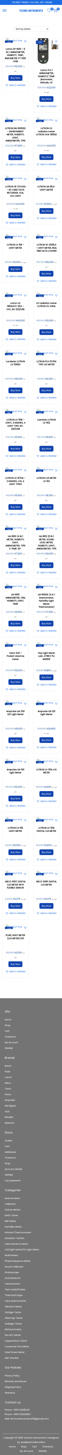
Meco (8, 1083)
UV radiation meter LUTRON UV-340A (46, 305)
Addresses (10, 1152)
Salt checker (12, 1357)
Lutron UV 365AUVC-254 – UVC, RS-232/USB (15, 306)
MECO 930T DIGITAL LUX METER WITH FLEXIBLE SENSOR (15, 884)
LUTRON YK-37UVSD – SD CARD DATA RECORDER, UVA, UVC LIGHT (15, 191)
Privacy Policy (12, 1375)
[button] (25, 41)
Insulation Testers (14, 1238)
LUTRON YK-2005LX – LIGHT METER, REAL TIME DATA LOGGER (46, 247)
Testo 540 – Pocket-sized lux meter (15, 656)
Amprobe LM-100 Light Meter (15, 771)
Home (8, 1019)
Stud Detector (13, 1278)
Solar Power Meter (15, 1352)
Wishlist (9, 1048)
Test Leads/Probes (15, 1289)
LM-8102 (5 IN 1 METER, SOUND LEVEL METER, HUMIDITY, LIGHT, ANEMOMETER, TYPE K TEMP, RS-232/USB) (46, 545)
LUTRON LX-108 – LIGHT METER (15, 246)
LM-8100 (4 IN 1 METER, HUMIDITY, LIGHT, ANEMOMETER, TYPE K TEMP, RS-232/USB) (15, 544)
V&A (7, 1111)
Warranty (10, 1392)
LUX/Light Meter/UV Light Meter (22, 1249)
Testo (8, 1088)
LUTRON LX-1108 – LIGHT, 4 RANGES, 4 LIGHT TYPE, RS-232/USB (15, 424)
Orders (8, 1140)
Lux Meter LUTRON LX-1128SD (15, 363)
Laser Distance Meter (16, 1243)
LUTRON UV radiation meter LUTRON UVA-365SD (46, 131)
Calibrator (10, 1204)
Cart (7, 1031)
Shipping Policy (13, 1387)
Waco (8, 1094)
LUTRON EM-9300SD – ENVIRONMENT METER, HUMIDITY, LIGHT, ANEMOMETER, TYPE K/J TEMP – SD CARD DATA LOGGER (15, 139)
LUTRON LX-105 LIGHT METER (15, 829)
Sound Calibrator (14, 1266)
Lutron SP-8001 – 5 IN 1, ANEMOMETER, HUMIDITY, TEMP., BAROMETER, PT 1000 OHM (15, 55)
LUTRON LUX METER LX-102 (46, 480)
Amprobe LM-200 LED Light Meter (15, 713)
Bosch (8, 1065)
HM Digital (10, 1105)
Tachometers (12, 1283)
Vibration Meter (13, 1306)
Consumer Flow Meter (17, 1346)
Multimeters (11, 1255)
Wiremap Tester (14, 1318)
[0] (49, 10)
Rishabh (9, 1117)
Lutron (8, 1077)
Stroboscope (12, 1272)
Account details (13, 1169)
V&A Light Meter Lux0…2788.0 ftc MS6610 (46, 656)
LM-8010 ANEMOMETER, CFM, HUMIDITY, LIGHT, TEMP (15, 599)
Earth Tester (11, 1215)
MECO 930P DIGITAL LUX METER (46, 883)
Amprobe (10, 1100)
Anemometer (12, 1198)
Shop (7, 1025)
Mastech (9, 1122)
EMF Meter (10, 1221)
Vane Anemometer (15, 1300)
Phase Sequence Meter (18, 1261)
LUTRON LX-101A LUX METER (46, 771)
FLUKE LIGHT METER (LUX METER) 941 (15, 937)
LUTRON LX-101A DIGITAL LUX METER (46, 829)
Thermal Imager (14, 1295)
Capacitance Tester (16, 1340)
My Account (11, 1042)
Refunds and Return (16, 1381)
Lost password (12, 1180)
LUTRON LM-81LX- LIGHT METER (46, 188)
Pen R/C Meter (13, 1335)
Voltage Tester (13, 1312)
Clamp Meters (13, 1209)
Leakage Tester (13, 1323)
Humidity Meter (13, 1226)
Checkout (10, 1036)
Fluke (7, 1071)
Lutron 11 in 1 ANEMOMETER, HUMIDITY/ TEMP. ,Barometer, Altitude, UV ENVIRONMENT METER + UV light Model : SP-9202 (46, 81)
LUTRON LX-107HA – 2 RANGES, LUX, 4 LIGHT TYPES (15, 481)
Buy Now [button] (15, 78)
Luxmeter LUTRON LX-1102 (46, 421)
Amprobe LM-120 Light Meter (46, 713)
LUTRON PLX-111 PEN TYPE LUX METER (46, 363)
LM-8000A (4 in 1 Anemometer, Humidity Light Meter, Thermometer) (46, 600)
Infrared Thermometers (18, 1232)
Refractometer (13, 1329)
